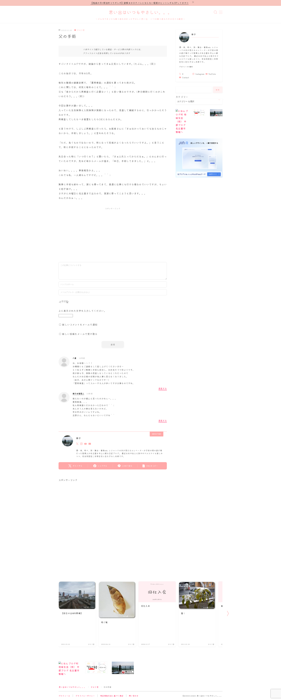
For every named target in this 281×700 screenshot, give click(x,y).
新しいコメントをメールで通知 (79, 324)
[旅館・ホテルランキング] (216, 112)
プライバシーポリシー (85, 695)
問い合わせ (134, 695)
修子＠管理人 (78, 393)
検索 (218, 90)
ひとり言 (81, 30)
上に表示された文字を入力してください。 (82, 310)
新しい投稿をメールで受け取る (79, 334)
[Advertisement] (113, 233)
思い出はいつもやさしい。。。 (140, 12)
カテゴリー (182, 96)
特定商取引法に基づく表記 (111, 695)
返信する (163, 388)
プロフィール (64, 695)
